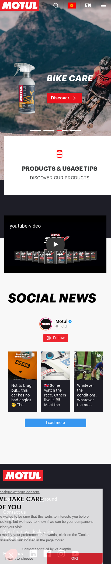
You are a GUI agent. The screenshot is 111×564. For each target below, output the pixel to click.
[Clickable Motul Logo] (19, 5)
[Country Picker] (71, 5)
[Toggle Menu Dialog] (103, 5)
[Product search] (56, 5)
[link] (55, 88)
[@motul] (45, 324)
